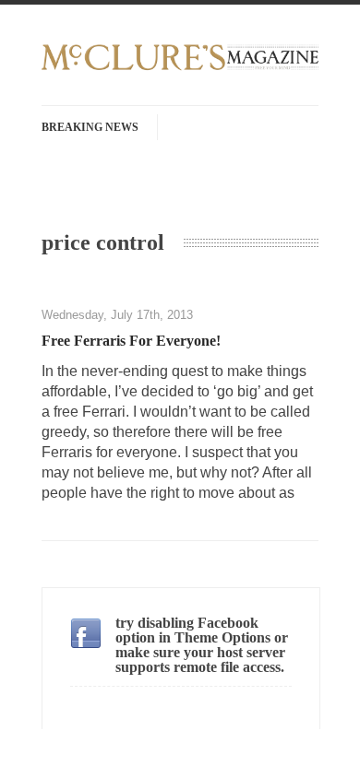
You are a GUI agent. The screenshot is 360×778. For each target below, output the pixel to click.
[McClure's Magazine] (180, 68)
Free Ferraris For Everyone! (131, 340)
